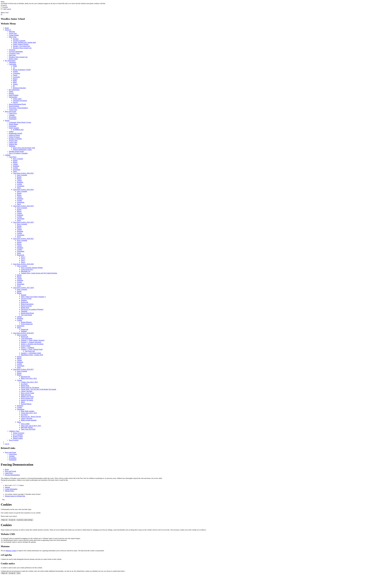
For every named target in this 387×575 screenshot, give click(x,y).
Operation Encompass (20, 100)
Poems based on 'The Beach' (30, 387)
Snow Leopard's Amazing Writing (32, 267)
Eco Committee (18, 435)
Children (7, 155)
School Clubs (13, 140)
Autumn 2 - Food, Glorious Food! (32, 349)
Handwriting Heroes (27, 313)
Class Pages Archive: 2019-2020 (23, 264)
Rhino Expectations (27, 304)
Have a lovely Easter (27, 393)
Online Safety (17, 99)
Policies (11, 93)
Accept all (12, 520)
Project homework (27, 324)
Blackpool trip (25, 376)
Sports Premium (14, 106)
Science (15, 84)
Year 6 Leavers (13, 440)
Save (18, 573)
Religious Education (19, 88)
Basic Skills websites (27, 411)
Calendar (12, 115)
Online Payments (14, 137)
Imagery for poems (27, 400)
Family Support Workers (21, 44)
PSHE (15, 66)
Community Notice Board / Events (20, 122)
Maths (15, 80)
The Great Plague (26, 315)
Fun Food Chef (30, 351)
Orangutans (16, 169)
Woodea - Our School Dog (21, 46)
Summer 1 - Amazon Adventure (31, 342)
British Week (25, 307)
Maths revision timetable (28, 420)
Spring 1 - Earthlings (27, 347)
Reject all (4, 520)
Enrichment (12, 126)
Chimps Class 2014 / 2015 (29, 382)
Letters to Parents (14, 135)
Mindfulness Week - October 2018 (32, 355)
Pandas (15, 160)
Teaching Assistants (19, 40)
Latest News (13, 113)
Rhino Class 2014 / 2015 (29, 378)
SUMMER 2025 (18, 129)
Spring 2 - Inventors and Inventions (32, 344)
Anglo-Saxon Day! (27, 269)
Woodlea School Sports (16, 151)
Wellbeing (12, 146)
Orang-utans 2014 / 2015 (29, 413)
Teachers (16, 39)
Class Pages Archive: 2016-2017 (23, 369)
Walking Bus (13, 144)
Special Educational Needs (17, 104)
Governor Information (16, 51)
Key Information (10, 60)
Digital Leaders (18, 438)
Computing (16, 73)
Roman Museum (26, 322)
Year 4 (23, 258)
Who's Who (12, 37)
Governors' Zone (14, 53)
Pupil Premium (13, 95)
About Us (8, 30)
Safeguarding (13, 97)
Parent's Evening (26, 306)
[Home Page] (1, 14)
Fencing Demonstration (12, 475)
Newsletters (12, 117)
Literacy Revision (26, 391)
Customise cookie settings (24, 520)
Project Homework (27, 398)
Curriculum (12, 64)
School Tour (13, 33)
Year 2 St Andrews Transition (18, 153)
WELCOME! (25, 424)
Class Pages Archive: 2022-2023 (23, 206)
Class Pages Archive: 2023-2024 (23, 189)
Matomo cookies (11, 550)
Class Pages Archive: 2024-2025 (23, 173)
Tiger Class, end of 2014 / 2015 (31, 425)
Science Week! (25, 346)
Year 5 (23, 260)
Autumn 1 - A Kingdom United (31, 353)
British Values (13, 59)
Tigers (15, 171)
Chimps (15, 164)
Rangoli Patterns (26, 404)
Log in (9, 9)
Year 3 (23, 257)
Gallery (11, 131)
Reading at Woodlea (15, 139)
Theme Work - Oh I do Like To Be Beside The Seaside (38, 389)
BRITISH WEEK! (27, 427)
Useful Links (13, 109)
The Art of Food (26, 298)
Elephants (16, 166)
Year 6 (23, 262)
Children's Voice (14, 431)
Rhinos (15, 162)
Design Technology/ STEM (22, 70)
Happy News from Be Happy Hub (24, 148)
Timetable (24, 311)
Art (14, 68)
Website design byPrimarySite (15, 496)
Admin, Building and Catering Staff (24, 42)
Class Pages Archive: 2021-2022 (23, 222)
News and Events (10, 111)
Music (15, 82)
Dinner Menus (13, 124)
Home (7, 28)
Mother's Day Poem (27, 396)
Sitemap (7, 487)
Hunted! (23, 295)
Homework (20, 255)
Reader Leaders (18, 436)
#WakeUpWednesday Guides (22, 149)
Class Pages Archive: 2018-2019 (23, 333)
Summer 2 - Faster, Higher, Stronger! (32, 340)
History (15, 79)
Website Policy (9, 491)
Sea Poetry (24, 384)
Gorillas (15, 168)
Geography (16, 77)
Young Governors (18, 433)
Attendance (12, 62)
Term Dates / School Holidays (18, 108)
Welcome (12, 31)
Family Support (14, 128)
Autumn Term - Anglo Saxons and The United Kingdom (39, 273)
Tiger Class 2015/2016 (28, 429)
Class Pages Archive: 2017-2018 (23, 287)
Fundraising (12, 119)
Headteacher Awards (15, 133)
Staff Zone (12, 55)
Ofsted (11, 91)
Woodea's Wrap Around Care (22, 48)
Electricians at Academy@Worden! (32, 309)
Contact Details (14, 35)
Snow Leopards (18, 159)
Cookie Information (11, 489)
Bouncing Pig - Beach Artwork (31, 416)
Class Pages (12, 157)
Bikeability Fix (25, 271)
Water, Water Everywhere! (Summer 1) (33, 297)
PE (14, 86)
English (15, 71)
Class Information (26, 338)
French (15, 75)
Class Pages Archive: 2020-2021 (23, 238)
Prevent (15, 102)
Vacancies (12, 50)
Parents (7, 120)
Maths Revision (26, 395)
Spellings (24, 300)
